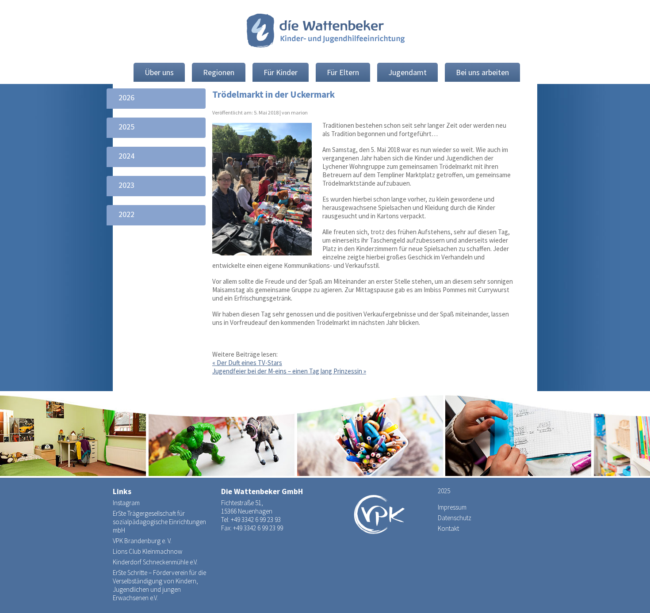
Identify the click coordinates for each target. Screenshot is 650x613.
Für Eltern (343, 72)
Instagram (126, 503)
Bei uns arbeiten (482, 72)
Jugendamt (407, 72)
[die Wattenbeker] (325, 32)
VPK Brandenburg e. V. (142, 541)
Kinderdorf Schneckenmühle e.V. (155, 562)
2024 (126, 156)
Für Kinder (281, 72)
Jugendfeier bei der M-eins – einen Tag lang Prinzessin (289, 371)
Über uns (159, 72)
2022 (126, 214)
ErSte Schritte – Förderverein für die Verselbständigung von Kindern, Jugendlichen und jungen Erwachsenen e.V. (159, 585)
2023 (126, 185)
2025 (126, 127)
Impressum (452, 507)
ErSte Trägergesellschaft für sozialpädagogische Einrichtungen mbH (159, 521)
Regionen (218, 72)
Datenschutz (454, 518)
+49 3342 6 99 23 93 (256, 519)
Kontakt (448, 528)
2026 (126, 97)
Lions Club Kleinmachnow (147, 551)
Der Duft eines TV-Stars (247, 362)
